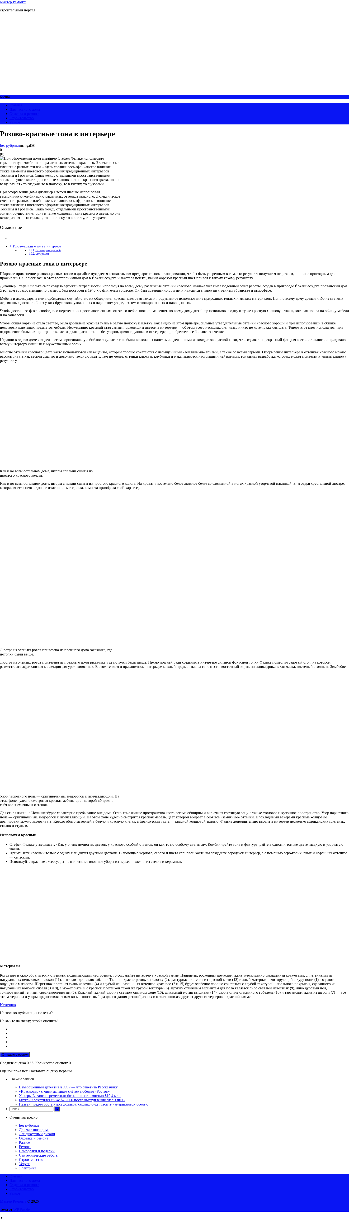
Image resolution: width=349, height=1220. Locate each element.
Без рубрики (10, 145)
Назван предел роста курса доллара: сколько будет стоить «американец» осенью (83, 1104)
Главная (15, 105)
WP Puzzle (21, 1209)
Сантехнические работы (38, 1155)
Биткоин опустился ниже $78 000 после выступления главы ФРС (72, 1100)
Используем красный (48, 250)
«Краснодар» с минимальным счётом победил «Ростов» (64, 1091)
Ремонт (25, 1147)
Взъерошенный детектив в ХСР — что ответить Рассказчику (68, 1087)
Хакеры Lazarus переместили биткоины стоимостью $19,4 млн (70, 1096)
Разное (14, 122)
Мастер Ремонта (13, 2)
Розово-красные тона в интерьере (37, 246)
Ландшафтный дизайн (37, 1134)
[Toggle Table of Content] (3, 238)
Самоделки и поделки (37, 1151)
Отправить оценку (15, 1054)
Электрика (27, 1168)
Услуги (24, 1164)
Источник (8, 1005)
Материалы (42, 254)
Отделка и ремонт (24, 114)
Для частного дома (24, 109)
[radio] (179, 1029)
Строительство (21, 118)
